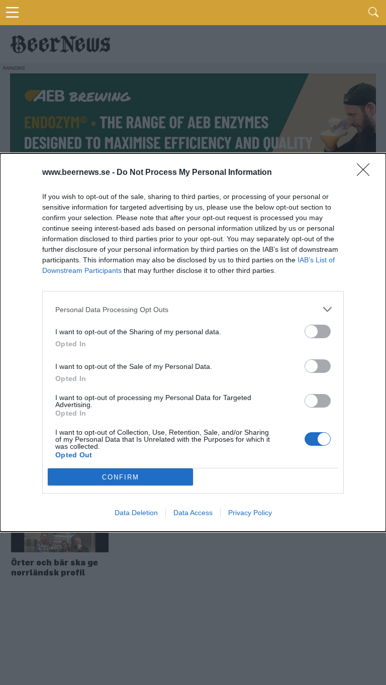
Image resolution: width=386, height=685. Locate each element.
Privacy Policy (250, 513)
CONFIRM (120, 477)
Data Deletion (136, 513)
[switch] (318, 331)
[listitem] (193, 309)
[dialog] (193, 342)
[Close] (366, 172)
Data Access (193, 513)
